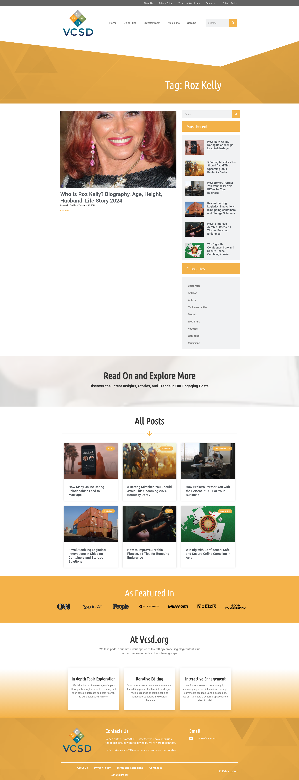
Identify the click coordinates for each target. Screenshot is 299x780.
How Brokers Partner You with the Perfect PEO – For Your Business (220, 187)
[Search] (233, 23)
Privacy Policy (165, 3)
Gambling (193, 335)
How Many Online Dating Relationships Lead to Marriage (220, 145)
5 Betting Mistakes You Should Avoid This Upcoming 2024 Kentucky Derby (221, 167)
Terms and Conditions (189, 3)
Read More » (65, 211)
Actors (192, 300)
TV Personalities (197, 307)
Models (192, 314)
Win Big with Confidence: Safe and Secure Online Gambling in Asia (220, 249)
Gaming (191, 22)
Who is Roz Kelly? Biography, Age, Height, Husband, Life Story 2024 (111, 197)
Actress (192, 293)
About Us (148, 3)
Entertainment (152, 22)
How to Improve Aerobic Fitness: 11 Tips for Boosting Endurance (219, 228)
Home (112, 22)
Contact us (211, 3)
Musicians (174, 22)
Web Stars (194, 321)
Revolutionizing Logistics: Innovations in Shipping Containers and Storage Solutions (221, 208)
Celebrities (130, 22)
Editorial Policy (230, 3)
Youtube (193, 328)
